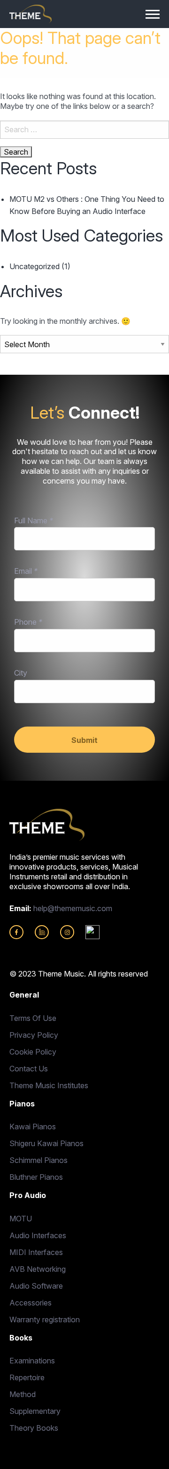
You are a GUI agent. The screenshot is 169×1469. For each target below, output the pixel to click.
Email (26, 571)
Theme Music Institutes (48, 1085)
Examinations (32, 1360)
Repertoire (27, 1377)
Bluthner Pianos (36, 1177)
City (20, 672)
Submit (84, 740)
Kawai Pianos (32, 1126)
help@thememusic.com (72, 908)
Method (22, 1394)
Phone (28, 622)
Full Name (33, 520)
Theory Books (33, 1428)
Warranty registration (44, 1319)
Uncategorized (34, 266)
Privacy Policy (33, 1035)
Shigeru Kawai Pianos (46, 1143)
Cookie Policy (32, 1051)
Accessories (30, 1302)
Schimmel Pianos (38, 1160)
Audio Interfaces (37, 1235)
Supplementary (35, 1411)
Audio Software (36, 1286)
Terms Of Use (32, 1018)
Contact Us (28, 1068)
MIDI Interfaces (36, 1252)
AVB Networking (37, 1269)
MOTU (20, 1218)
